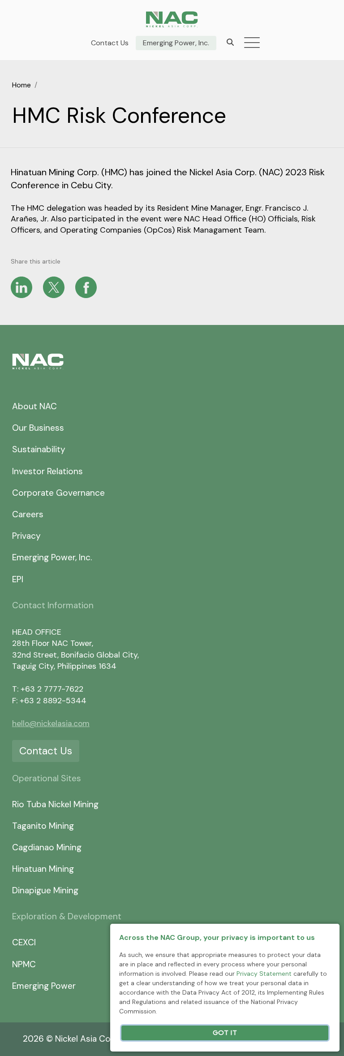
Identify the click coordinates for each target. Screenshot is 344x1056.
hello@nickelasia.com (51, 723)
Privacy (26, 535)
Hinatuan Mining (43, 868)
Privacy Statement (264, 973)
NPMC (24, 964)
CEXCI (24, 942)
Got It (225, 1033)
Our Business (38, 427)
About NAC (34, 406)
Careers (27, 514)
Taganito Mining (43, 825)
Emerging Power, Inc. (176, 43)
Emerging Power (44, 985)
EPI (17, 579)
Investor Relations (47, 471)
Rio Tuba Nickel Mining (55, 804)
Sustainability (38, 449)
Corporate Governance (58, 492)
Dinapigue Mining (45, 890)
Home (21, 85)
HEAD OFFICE (36, 632)
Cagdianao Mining (47, 847)
